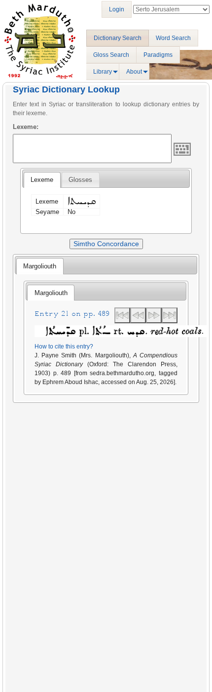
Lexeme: (25, 126)
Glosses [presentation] (80, 179)
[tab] (42, 180)
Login (116, 9)
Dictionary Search (117, 38)
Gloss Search (111, 54)
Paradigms (158, 54)
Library (102, 71)
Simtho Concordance (106, 244)
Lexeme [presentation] (42, 179)
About (134, 71)
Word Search (173, 38)
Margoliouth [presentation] (39, 266)
